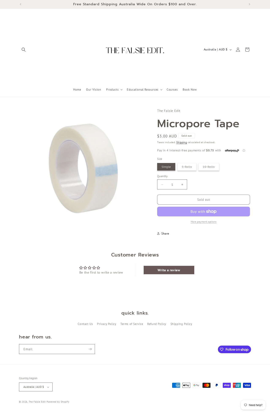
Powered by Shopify (58, 401)
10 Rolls (211, 168)
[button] (23, 49)
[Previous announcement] (20, 4)
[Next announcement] (249, 4)
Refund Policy (156, 324)
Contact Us (85, 324)
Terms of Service (131, 324)
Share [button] (165, 233)
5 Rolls (189, 168)
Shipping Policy (181, 324)
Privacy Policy (106, 324)
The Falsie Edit (38, 401)
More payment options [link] (204, 221)
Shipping (181, 142)
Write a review (169, 270)
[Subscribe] (90, 349)
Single (168, 168)
